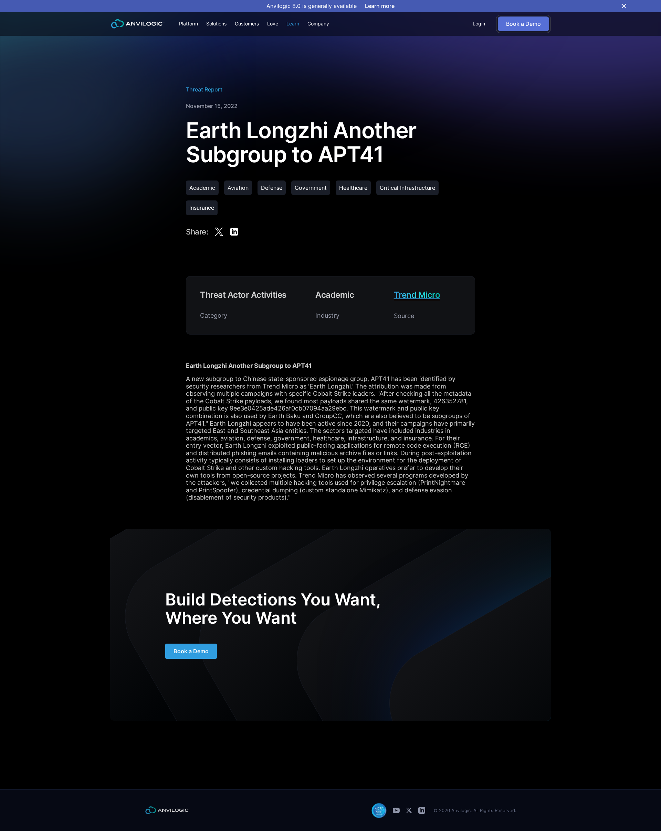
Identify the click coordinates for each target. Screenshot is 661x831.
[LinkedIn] (421, 810)
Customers (247, 23)
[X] (409, 810)
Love (272, 23)
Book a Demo (191, 651)
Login (479, 23)
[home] (137, 24)
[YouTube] (396, 810)
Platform (188, 23)
